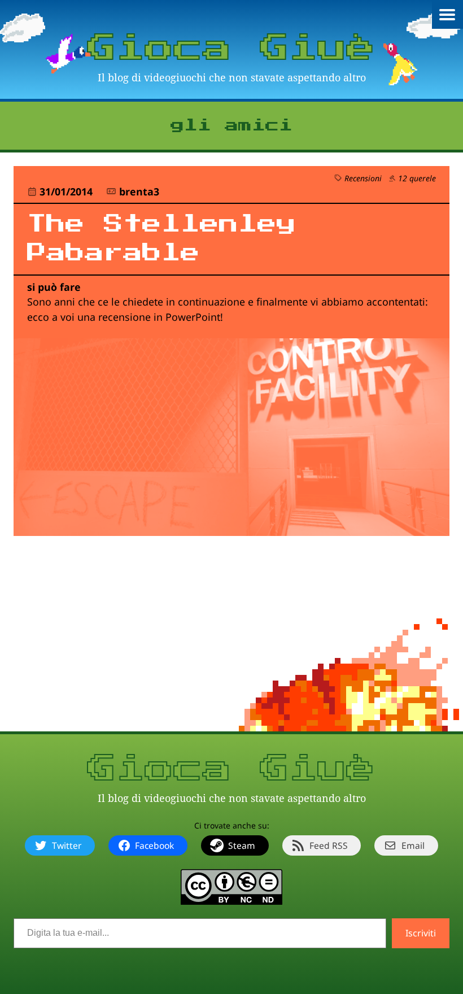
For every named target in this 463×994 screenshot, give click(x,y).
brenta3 (139, 191)
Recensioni (363, 178)
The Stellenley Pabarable (161, 239)
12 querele (417, 178)
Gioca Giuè (231, 48)
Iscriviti (420, 933)
